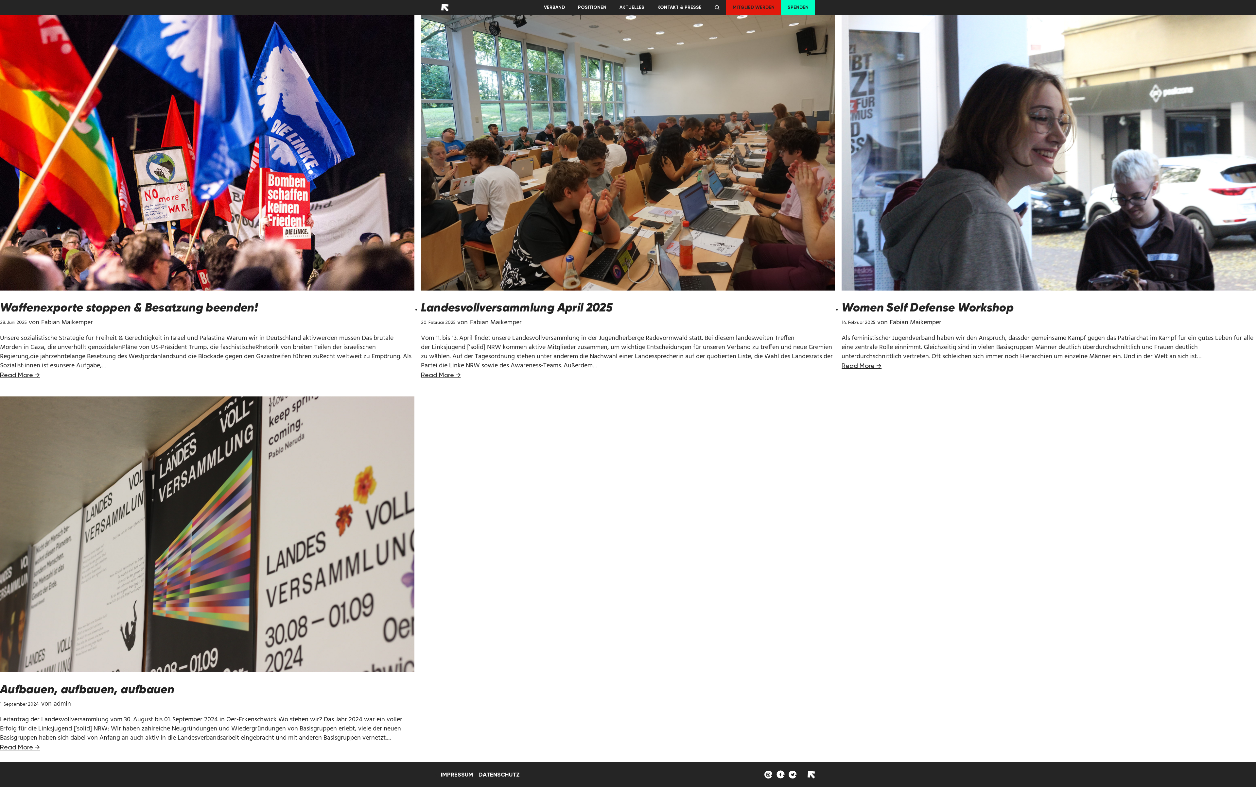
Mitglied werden (754, 7)
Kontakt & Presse (679, 7)
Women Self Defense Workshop (928, 307)
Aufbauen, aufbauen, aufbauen (87, 689)
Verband (554, 7)
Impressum (457, 774)
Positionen (592, 7)
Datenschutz (499, 774)
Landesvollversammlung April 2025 (517, 307)
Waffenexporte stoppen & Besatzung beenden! (129, 307)
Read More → (20, 375)
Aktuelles (631, 7)
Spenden (798, 7)
